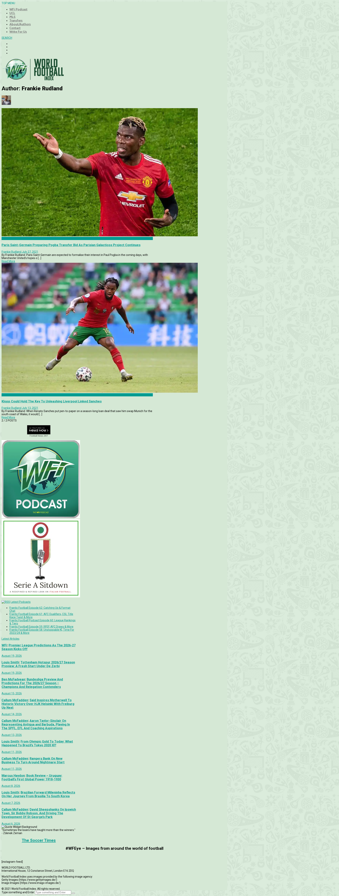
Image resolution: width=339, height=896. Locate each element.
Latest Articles (10, 638)
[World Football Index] (33, 79)
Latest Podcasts (21, 601)
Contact (15, 28)
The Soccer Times (39, 840)
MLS (12, 17)
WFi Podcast (18, 9)
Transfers (16, 20)
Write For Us (18, 32)
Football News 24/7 (39, 436)
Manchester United (13, 238)
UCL (12, 13)
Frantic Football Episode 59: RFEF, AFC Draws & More (41, 626)
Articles (6, 394)
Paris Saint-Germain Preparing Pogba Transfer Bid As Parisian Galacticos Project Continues (71, 245)
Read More (8, 261)
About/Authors (20, 24)
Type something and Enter (18, 892)
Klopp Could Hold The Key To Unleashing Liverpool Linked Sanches (52, 401)
